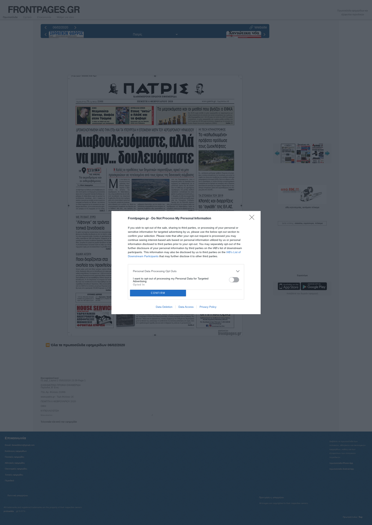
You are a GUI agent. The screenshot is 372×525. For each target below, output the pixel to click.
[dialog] (186, 262)
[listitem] (186, 271)
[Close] (253, 218)
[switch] (234, 279)
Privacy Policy (208, 306)
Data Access (186, 306)
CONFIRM (158, 292)
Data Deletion (164, 306)
